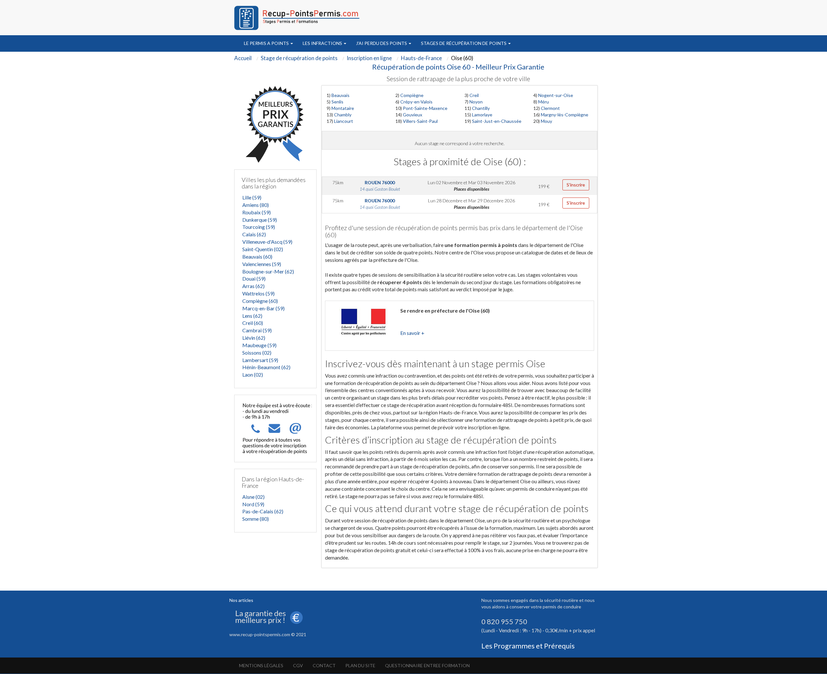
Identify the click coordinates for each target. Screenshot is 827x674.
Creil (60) (252, 323)
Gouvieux (412, 114)
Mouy (546, 121)
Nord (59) (253, 504)
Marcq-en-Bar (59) (263, 308)
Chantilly (481, 108)
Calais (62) (254, 234)
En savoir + (412, 333)
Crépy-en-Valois (416, 101)
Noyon (476, 101)
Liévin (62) (253, 338)
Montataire (342, 108)
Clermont (550, 108)
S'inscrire (576, 184)
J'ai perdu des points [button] (382, 43)
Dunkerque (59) (259, 220)
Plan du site (360, 665)
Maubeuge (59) (259, 345)
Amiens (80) (255, 205)
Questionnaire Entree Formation (427, 665)
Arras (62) (253, 286)
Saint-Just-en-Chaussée (496, 121)
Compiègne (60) (260, 301)
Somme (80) (255, 519)
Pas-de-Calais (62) (262, 511)
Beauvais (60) (257, 256)
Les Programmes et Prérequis (528, 645)
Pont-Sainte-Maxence (425, 108)
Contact (324, 665)
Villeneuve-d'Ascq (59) (267, 242)
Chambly (342, 114)
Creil (474, 95)
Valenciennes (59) (261, 264)
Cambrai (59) (257, 330)
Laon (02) (252, 374)
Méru (543, 101)
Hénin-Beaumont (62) (266, 367)
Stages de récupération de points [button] (464, 43)
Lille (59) (251, 197)
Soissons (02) (256, 352)
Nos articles (241, 600)
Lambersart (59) (260, 360)
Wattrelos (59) (258, 293)
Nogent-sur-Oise (555, 95)
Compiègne (412, 95)
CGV (298, 665)
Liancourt (343, 121)
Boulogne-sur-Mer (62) (268, 271)
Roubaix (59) (256, 212)
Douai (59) (254, 278)
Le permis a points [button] (267, 43)
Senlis (337, 101)
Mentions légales (261, 665)
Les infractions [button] (323, 43)
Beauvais (340, 95)
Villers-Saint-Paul (420, 121)
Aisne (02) (253, 497)
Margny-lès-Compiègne (564, 114)
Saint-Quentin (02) (262, 249)
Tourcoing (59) (258, 227)
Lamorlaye (482, 114)
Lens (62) (252, 316)
